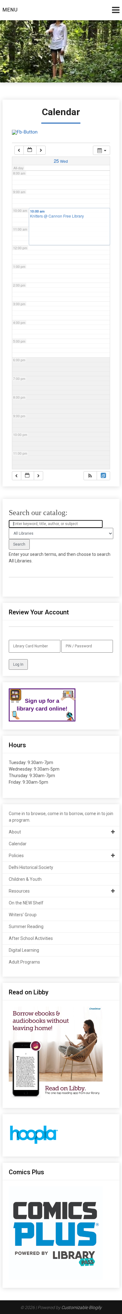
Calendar (18, 843)
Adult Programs (24, 962)
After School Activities (31, 938)
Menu (10, 10)
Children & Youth (25, 879)
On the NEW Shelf (26, 902)
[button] (90, 476)
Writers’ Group (23, 914)
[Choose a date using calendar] (30, 150)
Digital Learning (24, 950)
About (15, 831)
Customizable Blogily (81, 1307)
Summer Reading (26, 926)
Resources (19, 891)
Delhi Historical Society (31, 867)
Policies (16, 855)
